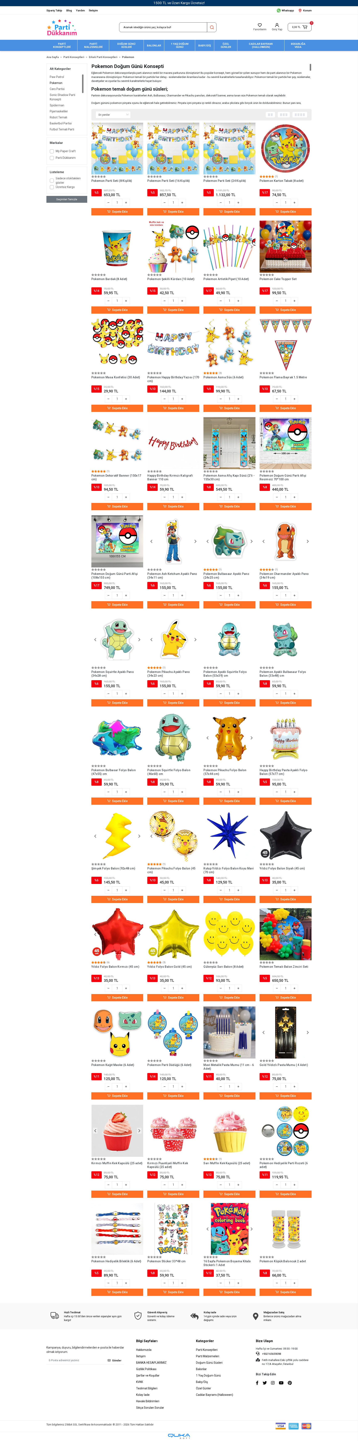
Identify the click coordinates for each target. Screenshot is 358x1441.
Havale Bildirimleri (147, 1401)
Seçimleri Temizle (66, 199)
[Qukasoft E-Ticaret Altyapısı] (179, 1436)
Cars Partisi (57, 89)
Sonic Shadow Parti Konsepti (62, 97)
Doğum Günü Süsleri (209, 1362)
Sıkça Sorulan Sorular (150, 1407)
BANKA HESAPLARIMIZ (151, 1362)
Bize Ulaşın (264, 1341)
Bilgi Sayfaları (146, 1341)
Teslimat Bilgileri (146, 1388)
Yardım (80, 10)
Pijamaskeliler (59, 111)
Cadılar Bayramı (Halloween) (214, 1394)
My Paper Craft (66, 151)
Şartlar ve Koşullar (148, 1375)
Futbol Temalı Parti (62, 129)
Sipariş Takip (54, 10)
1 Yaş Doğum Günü (208, 1375)
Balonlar (201, 1369)
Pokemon (56, 83)
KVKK (139, 1382)
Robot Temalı (58, 117)
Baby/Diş (202, 1382)
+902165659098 (271, 1353)
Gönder (116, 1360)
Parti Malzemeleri (207, 1356)
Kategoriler (205, 1341)
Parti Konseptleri (207, 1349)
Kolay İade (143, 1394)
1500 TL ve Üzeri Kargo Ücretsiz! (179, 3)
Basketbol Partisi (61, 123)
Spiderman (57, 105)
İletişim (93, 10)
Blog (69, 10)
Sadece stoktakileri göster (68, 180)
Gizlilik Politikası (146, 1369)
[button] (299, 27)
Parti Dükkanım (66, 157)
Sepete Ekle (120, 211)
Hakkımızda (143, 1349)
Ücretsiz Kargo (65, 187)
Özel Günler (203, 1388)
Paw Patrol (57, 77)
